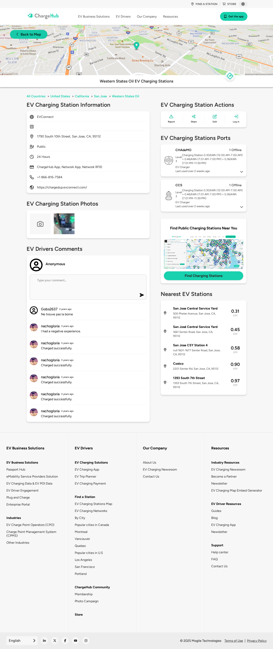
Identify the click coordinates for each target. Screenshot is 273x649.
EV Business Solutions (22, 462)
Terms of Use (233, 641)
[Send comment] (142, 295)
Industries (13, 518)
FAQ (214, 559)
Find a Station (85, 497)
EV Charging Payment (90, 483)
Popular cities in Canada (92, 525)
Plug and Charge (18, 497)
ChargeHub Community (92, 587)
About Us (149, 462)
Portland (81, 574)
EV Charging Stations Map (93, 504)
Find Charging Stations (203, 276)
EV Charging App (87, 469)
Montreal (81, 532)
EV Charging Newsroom (160, 469)
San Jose (100, 96)
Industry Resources (225, 462)
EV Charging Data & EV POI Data (29, 483)
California (82, 96)
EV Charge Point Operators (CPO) (30, 525)
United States (60, 96)
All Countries (36, 96)
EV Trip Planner (85, 476)
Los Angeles (83, 560)
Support (217, 545)
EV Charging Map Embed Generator (236, 490)
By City (80, 518)
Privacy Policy (257, 641)
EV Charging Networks (91, 511)
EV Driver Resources (226, 504)
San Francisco (85, 567)
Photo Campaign (87, 601)
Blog (214, 518)
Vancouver (82, 539)
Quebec (80, 546)
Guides (216, 511)
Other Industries (17, 542)
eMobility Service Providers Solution (32, 476)
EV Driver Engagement (22, 490)
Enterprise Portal (18, 504)
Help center (219, 552)
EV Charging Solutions (91, 462)
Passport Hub (15, 469)
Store (231, 4)
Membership (84, 594)
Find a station (206, 4)
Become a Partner (224, 476)
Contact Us (151, 476)
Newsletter (219, 483)
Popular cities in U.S (89, 553)
